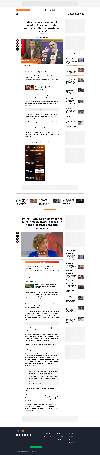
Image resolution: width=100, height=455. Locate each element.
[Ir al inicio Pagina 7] (50, 9)
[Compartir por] (17, 49)
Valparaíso (71, 433)
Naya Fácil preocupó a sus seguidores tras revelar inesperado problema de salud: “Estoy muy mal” (71, 81)
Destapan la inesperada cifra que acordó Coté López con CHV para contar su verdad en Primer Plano (71, 71)
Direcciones (46, 434)
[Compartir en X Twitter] (17, 43)
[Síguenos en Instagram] (73, 14)
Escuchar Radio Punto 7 (22, 9)
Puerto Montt (72, 442)
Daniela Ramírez (44, 228)
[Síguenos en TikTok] (80, 14)
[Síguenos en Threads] (83, 14)
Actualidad (29, 14)
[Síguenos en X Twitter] (71, 14)
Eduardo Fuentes (29, 70)
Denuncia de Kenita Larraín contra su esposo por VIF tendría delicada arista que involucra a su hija (71, 61)
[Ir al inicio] (17, 14)
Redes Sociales (45, 14)
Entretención (37, 14)
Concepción (71, 434)
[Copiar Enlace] (17, 46)
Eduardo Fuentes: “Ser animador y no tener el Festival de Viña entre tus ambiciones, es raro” (45, 87)
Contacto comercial (48, 436)
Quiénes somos (47, 433)
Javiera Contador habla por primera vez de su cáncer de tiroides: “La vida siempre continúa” (47, 286)
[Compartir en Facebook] (17, 40)
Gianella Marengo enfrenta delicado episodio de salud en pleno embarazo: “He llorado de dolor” (71, 103)
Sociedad (53, 14)
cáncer (52, 266)
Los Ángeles (71, 436)
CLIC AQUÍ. (53, 142)
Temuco (70, 437)
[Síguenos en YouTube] (78, 14)
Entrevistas (22, 14)
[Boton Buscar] (66, 14)
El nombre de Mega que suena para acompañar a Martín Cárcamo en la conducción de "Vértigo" (68, 201)
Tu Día (38, 274)
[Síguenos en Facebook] (76, 14)
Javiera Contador (30, 266)
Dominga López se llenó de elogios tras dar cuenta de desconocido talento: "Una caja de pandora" (71, 124)
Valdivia (70, 439)
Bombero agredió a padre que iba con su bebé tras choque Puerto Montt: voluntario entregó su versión (71, 113)
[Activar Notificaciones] (68, 14)
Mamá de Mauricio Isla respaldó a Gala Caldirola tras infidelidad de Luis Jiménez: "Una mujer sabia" (71, 92)
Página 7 (38, 94)
